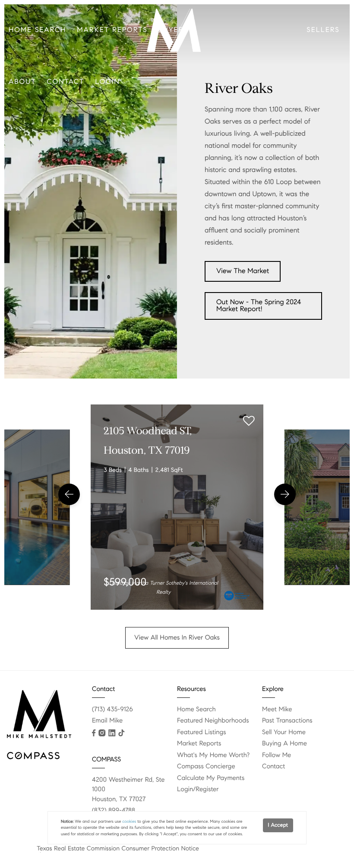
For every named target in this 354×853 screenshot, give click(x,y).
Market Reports (112, 30)
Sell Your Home (284, 732)
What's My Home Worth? (213, 755)
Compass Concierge (206, 766)
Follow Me (276, 755)
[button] (69, 494)
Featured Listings (201, 732)
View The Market (242, 271)
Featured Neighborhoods (213, 721)
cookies (129, 821)
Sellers (323, 30)
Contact (66, 82)
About (22, 82)
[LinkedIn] (111, 732)
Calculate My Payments (210, 778)
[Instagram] (101, 732)
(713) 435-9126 (112, 709)
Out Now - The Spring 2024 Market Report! (258, 305)
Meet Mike (277, 709)
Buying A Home (284, 744)
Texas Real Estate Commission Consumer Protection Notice (118, 848)
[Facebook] (93, 732)
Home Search (37, 30)
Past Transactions (287, 721)
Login (107, 82)
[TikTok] (121, 732)
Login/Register (198, 789)
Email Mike (107, 721)
